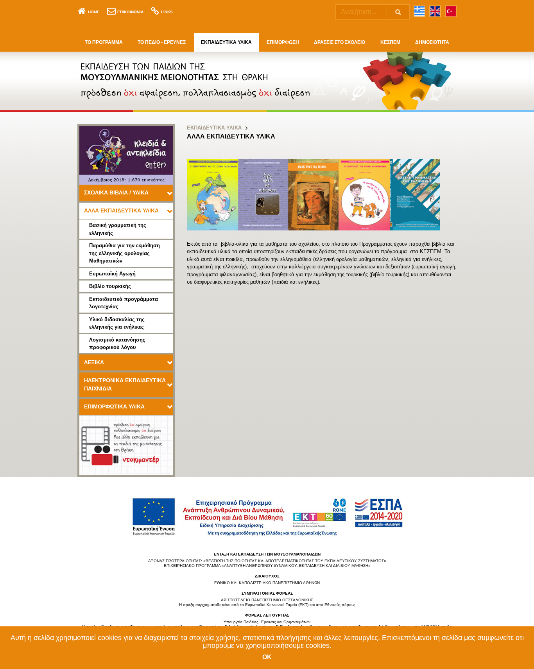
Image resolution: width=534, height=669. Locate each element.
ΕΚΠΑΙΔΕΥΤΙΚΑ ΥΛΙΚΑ (226, 42)
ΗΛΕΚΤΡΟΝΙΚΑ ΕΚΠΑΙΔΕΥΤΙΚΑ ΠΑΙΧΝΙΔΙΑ (125, 384)
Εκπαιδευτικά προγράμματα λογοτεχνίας (123, 303)
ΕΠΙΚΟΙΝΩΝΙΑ (130, 12)
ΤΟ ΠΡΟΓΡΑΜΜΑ (104, 42)
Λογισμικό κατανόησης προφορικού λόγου (117, 344)
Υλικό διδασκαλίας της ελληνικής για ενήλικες (117, 323)
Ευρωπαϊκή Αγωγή (112, 274)
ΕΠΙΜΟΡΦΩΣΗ (283, 42)
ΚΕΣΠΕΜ (390, 42)
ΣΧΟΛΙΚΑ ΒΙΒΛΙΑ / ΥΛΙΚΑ (116, 192)
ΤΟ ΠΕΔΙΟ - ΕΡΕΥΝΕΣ (162, 42)
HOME (94, 12)
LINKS (167, 12)
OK (267, 657)
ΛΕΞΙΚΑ (94, 362)
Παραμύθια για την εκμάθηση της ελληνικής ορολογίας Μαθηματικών (124, 253)
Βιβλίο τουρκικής (110, 286)
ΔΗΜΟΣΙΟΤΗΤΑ (432, 42)
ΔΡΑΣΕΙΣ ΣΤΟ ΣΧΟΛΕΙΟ (339, 42)
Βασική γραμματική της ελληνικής (117, 229)
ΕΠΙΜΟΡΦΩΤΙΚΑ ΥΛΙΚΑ (114, 406)
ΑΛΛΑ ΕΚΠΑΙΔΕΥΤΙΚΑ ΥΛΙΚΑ (121, 210)
